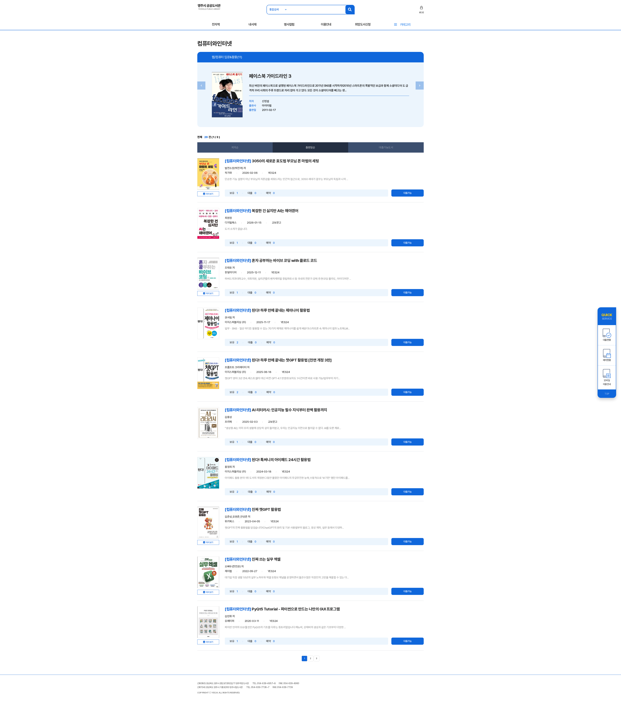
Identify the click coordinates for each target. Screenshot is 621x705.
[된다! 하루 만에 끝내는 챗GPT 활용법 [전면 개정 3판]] (208, 373)
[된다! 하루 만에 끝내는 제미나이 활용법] (208, 323)
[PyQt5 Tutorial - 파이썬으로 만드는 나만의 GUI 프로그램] (208, 622)
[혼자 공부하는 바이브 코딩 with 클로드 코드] (208, 273)
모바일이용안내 (607, 382)
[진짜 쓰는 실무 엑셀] (208, 572)
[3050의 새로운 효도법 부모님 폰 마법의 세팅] (208, 174)
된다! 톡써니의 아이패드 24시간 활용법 (281, 459)
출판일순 (310, 147)
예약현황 (607, 360)
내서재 (252, 24)
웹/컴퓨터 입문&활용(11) (227, 57)
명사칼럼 (289, 24)
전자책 (216, 24)
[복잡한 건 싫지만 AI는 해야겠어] (208, 224)
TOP (607, 393)
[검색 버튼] (349, 9)
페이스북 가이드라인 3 (270, 76)
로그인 (421, 12)
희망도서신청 (362, 24)
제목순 (235, 147)
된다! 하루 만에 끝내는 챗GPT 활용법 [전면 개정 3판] (292, 360)
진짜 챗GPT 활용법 (266, 509)
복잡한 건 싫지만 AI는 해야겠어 (275, 210)
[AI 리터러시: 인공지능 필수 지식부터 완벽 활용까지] (208, 423)
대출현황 (607, 340)
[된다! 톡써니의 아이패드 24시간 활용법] (208, 473)
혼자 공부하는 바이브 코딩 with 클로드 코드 (284, 260)
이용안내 (326, 24)
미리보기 (209, 194)
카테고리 (405, 25)
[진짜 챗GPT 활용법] (208, 522)
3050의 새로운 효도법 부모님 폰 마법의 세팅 (285, 161)
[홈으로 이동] (209, 6)
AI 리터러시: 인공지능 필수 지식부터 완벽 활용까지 (289, 410)
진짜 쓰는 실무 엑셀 (266, 559)
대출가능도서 (386, 147)
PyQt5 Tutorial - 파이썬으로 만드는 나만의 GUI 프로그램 (296, 609)
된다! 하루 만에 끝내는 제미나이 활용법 (281, 310)
